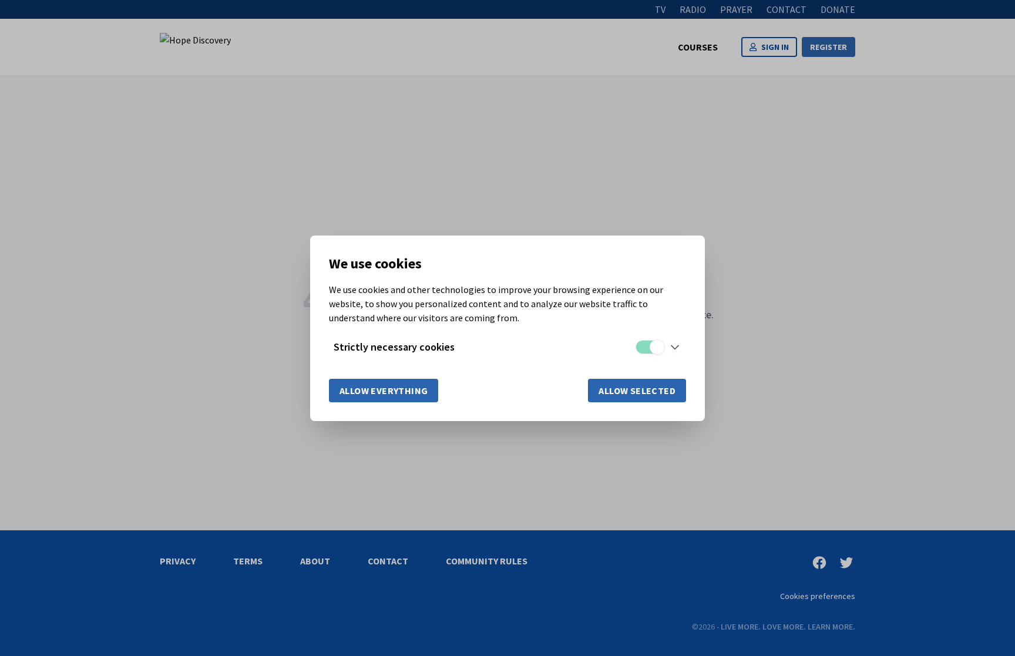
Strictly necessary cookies (394, 347)
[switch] (650, 347)
